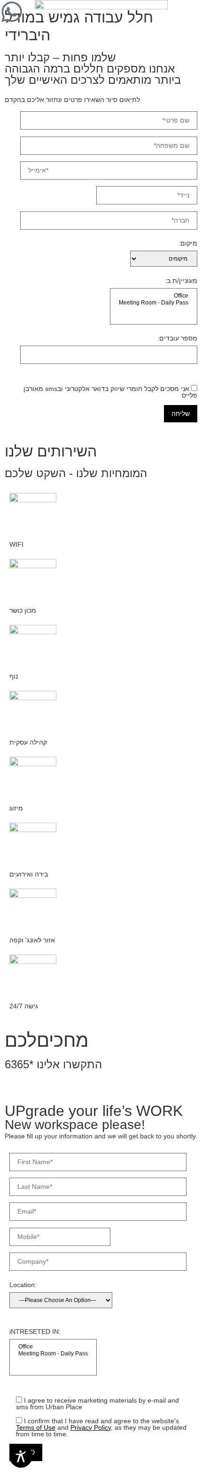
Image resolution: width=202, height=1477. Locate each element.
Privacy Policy (90, 1427)
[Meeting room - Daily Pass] (153, 302)
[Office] (153, 295)
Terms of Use (35, 1427)
